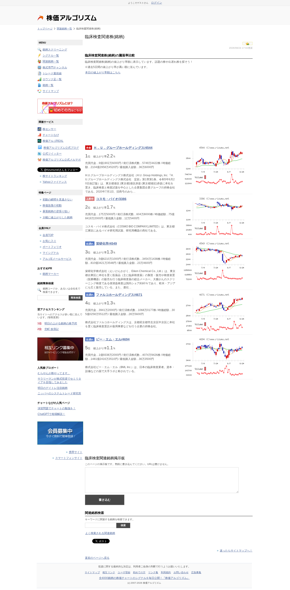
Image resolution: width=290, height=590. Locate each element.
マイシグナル (51, 253)
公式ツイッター (52, 153)
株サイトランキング (55, 176)
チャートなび (51, 135)
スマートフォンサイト (68, 458)
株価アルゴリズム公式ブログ (61, 147)
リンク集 (153, 572)
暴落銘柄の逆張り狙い (56, 211)
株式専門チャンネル (55, 67)
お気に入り (49, 241)
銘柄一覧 (48, 85)
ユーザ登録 (124, 572)
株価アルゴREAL (53, 140)
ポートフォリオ (52, 247)
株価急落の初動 (52, 205)
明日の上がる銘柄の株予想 (60, 323)
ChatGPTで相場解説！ (51, 414)
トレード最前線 (52, 73)
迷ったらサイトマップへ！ (236, 550)
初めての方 (139, 572)
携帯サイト (75, 452)
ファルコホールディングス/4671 (119, 294)
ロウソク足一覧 (52, 79)
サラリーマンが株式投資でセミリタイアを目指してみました (59, 380)
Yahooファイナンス (55, 181)
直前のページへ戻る (97, 557)
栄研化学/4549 (106, 243)
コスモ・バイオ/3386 (111, 199)
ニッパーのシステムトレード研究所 (59, 393)
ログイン (156, 2)
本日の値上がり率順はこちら (103, 72)
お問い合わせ (181, 572)
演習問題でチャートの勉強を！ (57, 408)
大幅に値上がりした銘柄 (57, 217)
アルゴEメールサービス (57, 258)
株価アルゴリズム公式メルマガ (62, 159)
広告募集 (196, 572)
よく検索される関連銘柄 (100, 533)
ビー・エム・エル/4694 (113, 339)
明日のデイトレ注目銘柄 (53, 388)
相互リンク (108, 572)
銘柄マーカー (51, 274)
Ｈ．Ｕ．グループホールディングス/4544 (123, 147)
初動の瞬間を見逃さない (57, 199)
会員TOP (48, 235)
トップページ (45, 28)
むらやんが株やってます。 (54, 373)
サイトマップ (51, 91)
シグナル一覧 (51, 55)
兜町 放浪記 (51, 329)
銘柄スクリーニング (55, 49)
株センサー (49, 129)
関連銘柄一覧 (64, 28)
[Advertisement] (169, 109)
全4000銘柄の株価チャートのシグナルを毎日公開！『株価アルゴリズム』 (144, 578)
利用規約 (166, 572)
